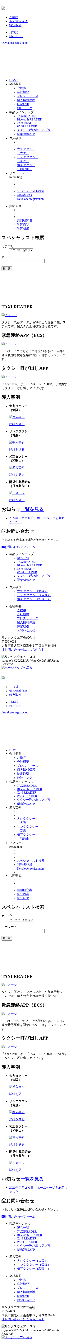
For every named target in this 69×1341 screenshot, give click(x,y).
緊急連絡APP (26, 134)
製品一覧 (23, 558)
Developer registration (15, 42)
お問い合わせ (26, 630)
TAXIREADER (27, 116)
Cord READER (26, 123)
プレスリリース (27, 96)
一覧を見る (32, 509)
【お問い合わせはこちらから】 (23, 649)
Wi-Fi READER (27, 126)
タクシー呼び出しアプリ (34, 130)
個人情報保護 (18, 21)
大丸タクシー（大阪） (32, 591)
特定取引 (15, 25)
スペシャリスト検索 (30, 191)
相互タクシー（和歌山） (34, 599)
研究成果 (23, 228)
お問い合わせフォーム (20, 547)
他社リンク (24, 108)
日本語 (13, 32)
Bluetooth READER (29, 119)
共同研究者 (24, 220)
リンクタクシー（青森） (34, 595)
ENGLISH (16, 36)
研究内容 (23, 224)
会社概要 (23, 92)
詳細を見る (17, 424)
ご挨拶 (13, 17)
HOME (13, 80)
